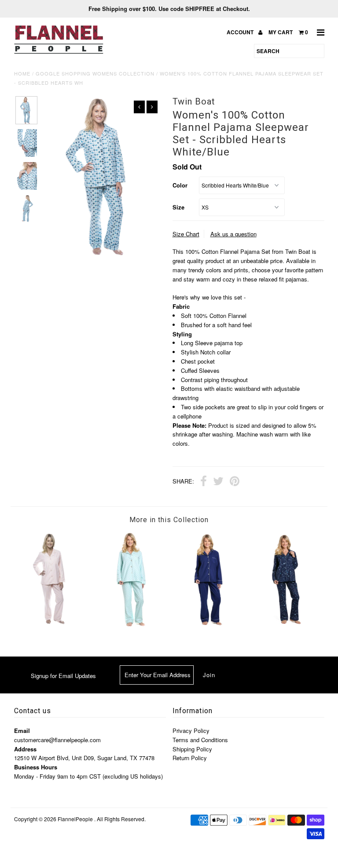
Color (180, 185)
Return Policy (190, 758)
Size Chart (186, 234)
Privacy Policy (191, 730)
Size (178, 207)
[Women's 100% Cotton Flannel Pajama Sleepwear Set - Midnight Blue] (207, 625)
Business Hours (35, 767)
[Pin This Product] (234, 482)
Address (25, 749)
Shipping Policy (192, 749)
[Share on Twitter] (218, 482)
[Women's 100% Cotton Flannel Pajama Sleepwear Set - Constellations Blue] (285, 625)
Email (22, 730)
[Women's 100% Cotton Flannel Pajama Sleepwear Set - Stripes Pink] (52, 622)
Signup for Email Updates (63, 675)
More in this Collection (169, 520)
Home (22, 73)
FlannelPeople (75, 819)
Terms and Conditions (200, 740)
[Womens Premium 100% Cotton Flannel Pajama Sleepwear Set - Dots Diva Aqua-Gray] (130, 625)
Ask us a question (233, 234)
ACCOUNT (241, 32)
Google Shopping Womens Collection (95, 73)
